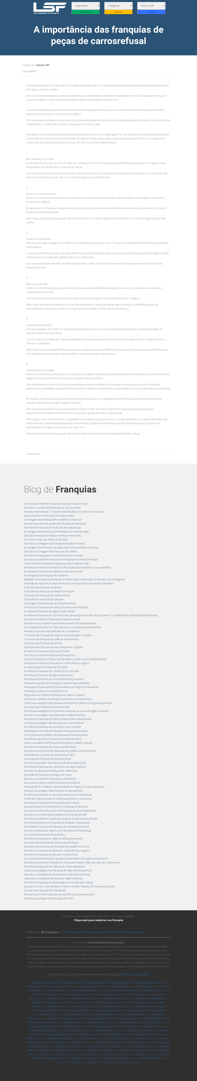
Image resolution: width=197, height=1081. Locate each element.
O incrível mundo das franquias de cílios (46, 539)
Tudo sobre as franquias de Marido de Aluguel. (49, 591)
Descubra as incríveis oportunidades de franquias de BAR (55, 814)
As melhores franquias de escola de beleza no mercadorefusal (58, 794)
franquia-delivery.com (79, 1014)
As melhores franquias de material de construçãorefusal (54, 866)
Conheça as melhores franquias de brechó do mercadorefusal (57, 699)
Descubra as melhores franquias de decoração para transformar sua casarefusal (67, 567)
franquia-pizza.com (94, 1046)
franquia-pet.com (160, 1042)
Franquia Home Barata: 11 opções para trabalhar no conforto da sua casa (63, 511)
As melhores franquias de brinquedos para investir (51, 802)
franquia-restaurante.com (67, 1050)
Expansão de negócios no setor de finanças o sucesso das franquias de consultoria (68, 583)
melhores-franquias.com (71, 1062)
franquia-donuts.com (137, 1014)
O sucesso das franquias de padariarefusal (47, 595)
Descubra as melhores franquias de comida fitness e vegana (56, 663)
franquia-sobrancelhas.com (57, 1054)
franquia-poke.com (145, 1046)
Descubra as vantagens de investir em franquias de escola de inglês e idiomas (66, 711)
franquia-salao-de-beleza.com (101, 1050)
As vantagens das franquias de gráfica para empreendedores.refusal (61, 547)
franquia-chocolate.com (107, 994)
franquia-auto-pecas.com (41, 986)
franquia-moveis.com (144, 1038)
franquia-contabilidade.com (150, 998)
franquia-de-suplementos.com (147, 1010)
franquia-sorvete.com (118, 1054)
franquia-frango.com (99, 1026)
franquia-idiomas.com (77, 1030)
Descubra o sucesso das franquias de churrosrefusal (52, 507)
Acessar (85, 12)
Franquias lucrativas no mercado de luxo (46, 691)
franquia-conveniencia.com (47, 1002)
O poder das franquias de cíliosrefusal (44, 890)
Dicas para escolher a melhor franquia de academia (52, 782)
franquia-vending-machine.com (117, 1058)
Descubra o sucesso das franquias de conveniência (51, 631)
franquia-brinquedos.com (87, 990)
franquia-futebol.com (126, 1026)
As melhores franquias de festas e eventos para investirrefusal (57, 719)
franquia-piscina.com (68, 1046)
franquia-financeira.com (43, 1026)
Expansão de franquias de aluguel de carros (48, 774)
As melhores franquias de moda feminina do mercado (53, 555)
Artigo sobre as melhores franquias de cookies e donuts (54, 695)
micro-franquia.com (126, 1062)
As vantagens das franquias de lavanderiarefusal (50, 603)
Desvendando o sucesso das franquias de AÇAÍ (49, 755)
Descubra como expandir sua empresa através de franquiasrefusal (60, 623)
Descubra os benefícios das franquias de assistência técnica (56, 846)
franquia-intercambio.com (139, 1030)
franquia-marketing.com (59, 1038)
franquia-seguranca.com (136, 1050)
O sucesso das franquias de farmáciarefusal (47, 758)
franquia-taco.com (57, 1058)
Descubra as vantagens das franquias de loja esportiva (53, 790)
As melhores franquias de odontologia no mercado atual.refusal (58, 882)
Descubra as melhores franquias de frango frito (49, 655)
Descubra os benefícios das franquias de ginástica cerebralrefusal (59, 751)
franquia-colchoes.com (85, 998)
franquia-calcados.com (45, 994)
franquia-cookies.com (78, 1002)
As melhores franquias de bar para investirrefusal (50, 854)
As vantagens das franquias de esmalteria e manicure (53, 519)
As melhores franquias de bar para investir (47, 651)
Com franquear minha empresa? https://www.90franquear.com (103, 932)
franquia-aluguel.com (120, 982)
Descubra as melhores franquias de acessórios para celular (56, 503)
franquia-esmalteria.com (42, 1022)
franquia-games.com (154, 1026)
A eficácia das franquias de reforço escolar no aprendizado (56, 607)
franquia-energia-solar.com (64, 1018)
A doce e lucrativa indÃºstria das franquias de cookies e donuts (58, 743)
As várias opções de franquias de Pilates (45, 667)
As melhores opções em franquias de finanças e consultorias (57, 822)
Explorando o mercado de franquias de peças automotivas (56, 731)
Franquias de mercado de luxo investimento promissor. (54, 679)
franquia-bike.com (122, 986)
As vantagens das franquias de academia (46, 575)
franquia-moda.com (117, 1038)
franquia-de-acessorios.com (116, 1006)
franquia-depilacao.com (108, 1014)
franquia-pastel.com (135, 1042)
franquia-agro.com (95, 982)
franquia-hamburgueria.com (45, 1030)
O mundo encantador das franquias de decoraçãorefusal (55, 762)
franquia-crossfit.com (58, 1006)
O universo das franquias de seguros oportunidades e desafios (58, 635)
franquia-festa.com (156, 1022)
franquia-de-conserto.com (150, 1006)
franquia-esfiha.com (155, 1018)
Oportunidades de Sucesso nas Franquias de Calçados (53, 647)
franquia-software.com (89, 1054)
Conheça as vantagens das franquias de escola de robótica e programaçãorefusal (68, 703)
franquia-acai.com (70, 982)
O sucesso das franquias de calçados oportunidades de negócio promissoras (65, 858)
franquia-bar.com (68, 986)
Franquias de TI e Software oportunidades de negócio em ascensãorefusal (64, 786)
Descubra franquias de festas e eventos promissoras (52, 535)
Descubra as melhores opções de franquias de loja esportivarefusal (60, 818)
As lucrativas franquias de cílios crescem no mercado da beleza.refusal (62, 627)
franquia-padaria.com (108, 1042)
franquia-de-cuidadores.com (46, 1010)
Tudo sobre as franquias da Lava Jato (43, 599)
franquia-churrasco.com (138, 994)
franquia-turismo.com (83, 1058)
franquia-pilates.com (41, 1046)
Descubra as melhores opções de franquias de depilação (55, 523)
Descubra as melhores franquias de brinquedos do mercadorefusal (60, 559)
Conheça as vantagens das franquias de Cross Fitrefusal (54, 723)
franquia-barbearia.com (95, 986)
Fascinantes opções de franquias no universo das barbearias (56, 683)
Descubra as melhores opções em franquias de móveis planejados (60, 810)
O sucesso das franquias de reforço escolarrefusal (51, 842)
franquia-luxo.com (142, 1034)
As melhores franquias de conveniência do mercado (52, 727)
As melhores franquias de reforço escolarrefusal (50, 747)
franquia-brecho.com (57, 990)
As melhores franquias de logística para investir (49, 611)
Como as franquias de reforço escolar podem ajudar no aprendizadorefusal (65, 659)
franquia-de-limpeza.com (80, 1010)
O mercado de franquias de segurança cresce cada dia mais (56, 563)
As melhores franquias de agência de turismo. (49, 675)
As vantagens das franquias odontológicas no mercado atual (56, 531)
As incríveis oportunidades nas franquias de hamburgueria (55, 735)
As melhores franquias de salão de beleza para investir (53, 838)
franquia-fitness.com (72, 1026)
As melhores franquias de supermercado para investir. (53, 571)
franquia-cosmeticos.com (109, 1002)
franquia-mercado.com (89, 1038)
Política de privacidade (136, 974)
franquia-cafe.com (154, 990)
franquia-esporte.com (72, 1022)
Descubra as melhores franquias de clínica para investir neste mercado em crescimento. (72, 862)
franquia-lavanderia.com (58, 1034)
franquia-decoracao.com (48, 1014)
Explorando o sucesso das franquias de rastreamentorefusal (56, 826)
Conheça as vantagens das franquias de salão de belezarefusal (57, 870)
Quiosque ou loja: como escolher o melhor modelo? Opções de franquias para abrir (69, 886)
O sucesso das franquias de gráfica (42, 587)
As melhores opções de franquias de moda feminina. (53, 739)
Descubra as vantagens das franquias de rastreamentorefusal (57, 874)
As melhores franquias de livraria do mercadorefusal (52, 527)
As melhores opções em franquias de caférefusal (50, 770)
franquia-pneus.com (120, 1046)
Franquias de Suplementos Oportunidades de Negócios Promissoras (61, 687)
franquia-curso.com (85, 1006)
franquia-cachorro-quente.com (123, 990)
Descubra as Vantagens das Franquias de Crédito (50, 551)
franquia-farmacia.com (129, 1022)
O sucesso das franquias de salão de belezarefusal (51, 639)
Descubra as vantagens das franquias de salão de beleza (54, 543)
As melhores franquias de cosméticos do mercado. (51, 671)
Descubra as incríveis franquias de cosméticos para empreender (59, 894)
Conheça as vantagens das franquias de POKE (48, 898)
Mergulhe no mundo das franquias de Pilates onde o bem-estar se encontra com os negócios (74, 579)
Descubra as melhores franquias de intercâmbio (50, 778)
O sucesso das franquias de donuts (43, 643)
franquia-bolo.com (146, 986)
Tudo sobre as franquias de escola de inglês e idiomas (53, 878)
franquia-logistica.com (116, 1034)
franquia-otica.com (82, 1042)
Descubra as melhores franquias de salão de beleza (52, 619)
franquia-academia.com (44, 982)
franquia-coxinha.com (139, 1002)
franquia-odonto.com (55, 1042)
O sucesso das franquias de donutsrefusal (46, 707)
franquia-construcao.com (117, 998)
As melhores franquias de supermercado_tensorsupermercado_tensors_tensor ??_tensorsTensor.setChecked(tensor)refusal (91, 615)
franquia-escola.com (129, 1018)
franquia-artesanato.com (150, 982)
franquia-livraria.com (87, 1034)
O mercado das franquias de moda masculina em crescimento (58, 798)
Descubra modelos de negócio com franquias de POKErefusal (57, 830)
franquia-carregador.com (75, 994)
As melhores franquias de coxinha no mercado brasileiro (55, 766)
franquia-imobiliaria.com (107, 1030)
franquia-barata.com (100, 1062)
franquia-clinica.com (58, 998)
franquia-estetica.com (100, 1022)
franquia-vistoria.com (150, 1058)
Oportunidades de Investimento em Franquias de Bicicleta (55, 806)
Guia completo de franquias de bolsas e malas (49, 515)
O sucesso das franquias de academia (44, 834)
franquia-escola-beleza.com (98, 1018)
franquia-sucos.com (145, 1054)
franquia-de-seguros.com (112, 1010)
